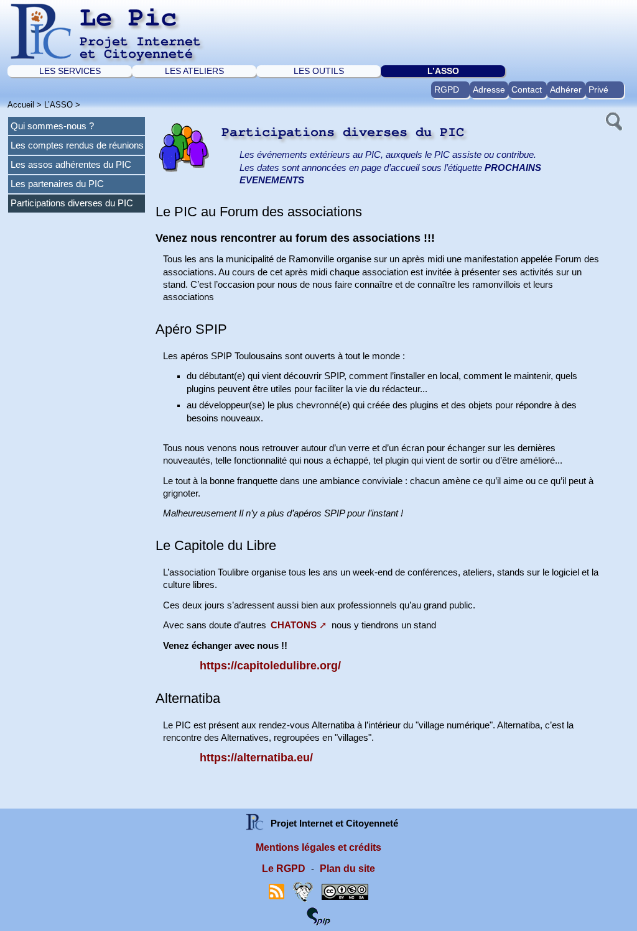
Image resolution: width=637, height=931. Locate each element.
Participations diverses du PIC (72, 203)
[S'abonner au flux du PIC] (276, 891)
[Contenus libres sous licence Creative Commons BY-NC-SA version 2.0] (344, 891)
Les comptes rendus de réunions (77, 145)
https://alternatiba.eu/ (256, 757)
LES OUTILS (319, 71)
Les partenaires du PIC (57, 184)
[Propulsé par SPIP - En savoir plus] (318, 915)
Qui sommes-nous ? (52, 126)
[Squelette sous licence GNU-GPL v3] (303, 891)
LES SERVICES (70, 71)
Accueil (20, 104)
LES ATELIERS (194, 71)
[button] (613, 120)
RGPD (446, 89)
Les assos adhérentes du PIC (71, 165)
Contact (526, 89)
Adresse (489, 89)
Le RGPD (283, 868)
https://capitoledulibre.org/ (270, 665)
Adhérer (566, 89)
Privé (598, 89)
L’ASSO (443, 71)
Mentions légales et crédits (318, 847)
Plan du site (347, 868)
